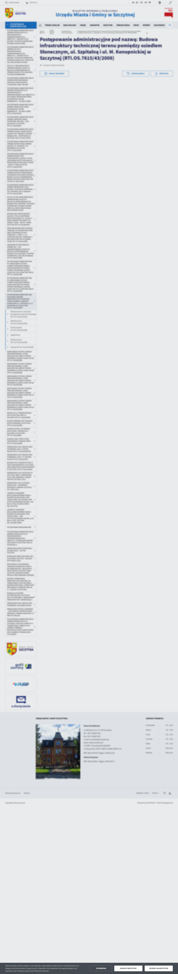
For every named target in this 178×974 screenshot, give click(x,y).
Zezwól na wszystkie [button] (158, 968)
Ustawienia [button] (101, 968)
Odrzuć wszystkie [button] (128, 968)
